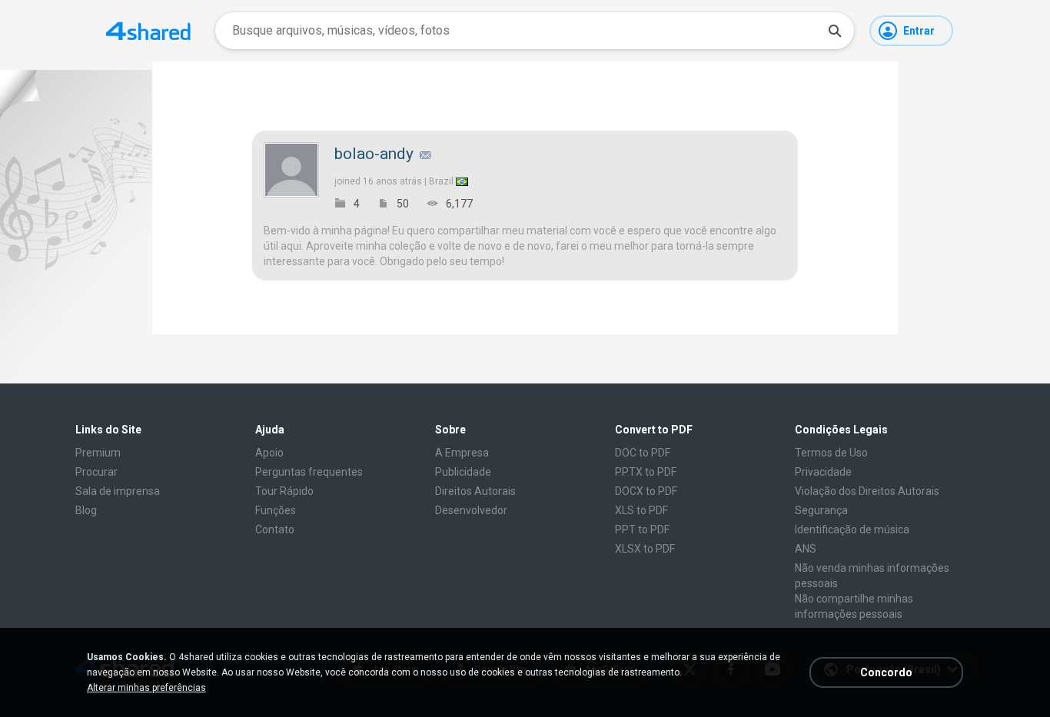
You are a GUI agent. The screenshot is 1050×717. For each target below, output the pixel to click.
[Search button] (834, 30)
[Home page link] (148, 30)
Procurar (96, 472)
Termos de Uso (831, 452)
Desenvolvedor (471, 510)
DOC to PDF (642, 452)
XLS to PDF (641, 510)
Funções (275, 510)
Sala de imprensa (117, 491)
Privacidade (823, 472)
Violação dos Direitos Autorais (867, 491)
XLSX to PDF (645, 549)
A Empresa (462, 452)
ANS (805, 549)
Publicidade (463, 472)
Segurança (821, 510)
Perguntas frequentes (309, 472)
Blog (86, 510)
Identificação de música (852, 529)
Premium (98, 452)
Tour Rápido (284, 491)
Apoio (269, 452)
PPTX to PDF (645, 472)
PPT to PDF (642, 529)
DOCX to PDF (646, 491)
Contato (274, 529)
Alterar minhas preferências (146, 687)
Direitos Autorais (475, 491)
